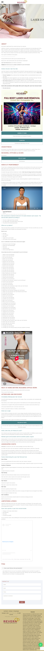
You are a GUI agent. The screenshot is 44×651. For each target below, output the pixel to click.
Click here (3, 446)
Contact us (3, 64)
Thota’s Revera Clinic (13, 613)
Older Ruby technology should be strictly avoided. (31, 172)
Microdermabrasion (6, 88)
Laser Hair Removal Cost (6, 62)
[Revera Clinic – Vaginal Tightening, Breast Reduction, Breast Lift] (22, 2)
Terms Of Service (14, 616)
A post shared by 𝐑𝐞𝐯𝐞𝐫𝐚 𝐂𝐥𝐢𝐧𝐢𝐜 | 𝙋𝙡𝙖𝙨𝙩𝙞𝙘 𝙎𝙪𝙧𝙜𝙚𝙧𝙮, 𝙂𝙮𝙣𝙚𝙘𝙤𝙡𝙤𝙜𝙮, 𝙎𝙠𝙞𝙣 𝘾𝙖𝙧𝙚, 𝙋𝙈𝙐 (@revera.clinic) (19, 559)
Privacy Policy (7, 616)
